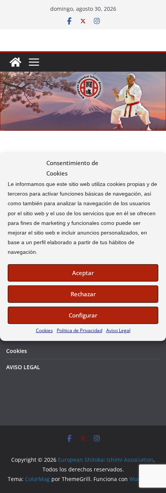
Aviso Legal (118, 330)
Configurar (83, 315)
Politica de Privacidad (79, 330)
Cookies (44, 330)
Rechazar (83, 294)
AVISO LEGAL (23, 367)
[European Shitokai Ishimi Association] (15, 62)
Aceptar (83, 273)
